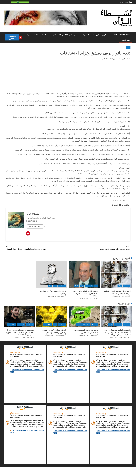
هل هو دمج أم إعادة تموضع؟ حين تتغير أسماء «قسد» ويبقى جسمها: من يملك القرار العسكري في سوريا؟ (117, 332)
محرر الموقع (126, 40)
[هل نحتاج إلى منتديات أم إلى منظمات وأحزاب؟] (51, 274)
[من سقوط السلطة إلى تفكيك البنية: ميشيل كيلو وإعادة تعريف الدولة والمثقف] (84, 274)
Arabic (14, 1)
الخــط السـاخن (33, 34)
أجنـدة (96, 286)
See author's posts (35, 226)
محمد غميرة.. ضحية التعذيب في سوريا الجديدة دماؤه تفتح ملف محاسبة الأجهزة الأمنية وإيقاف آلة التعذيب (20, 332)
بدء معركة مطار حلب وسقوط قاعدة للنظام (115, 247)
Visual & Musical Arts (122, 34)
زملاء (128, 47)
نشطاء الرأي (125, 59)
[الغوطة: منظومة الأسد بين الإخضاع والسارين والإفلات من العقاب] (51, 316)
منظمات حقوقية (47, 324)
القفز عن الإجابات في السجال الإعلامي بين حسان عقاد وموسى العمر (116, 292)
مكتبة (45, 34)
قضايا (76, 286)
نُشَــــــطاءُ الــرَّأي (116, 16)
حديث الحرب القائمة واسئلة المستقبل (64, 34)
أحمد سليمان (126, 286)
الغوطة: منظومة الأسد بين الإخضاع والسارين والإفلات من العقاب (54, 331)
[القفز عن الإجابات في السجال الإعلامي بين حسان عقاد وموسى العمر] (116, 274)
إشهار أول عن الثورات (101, 34)
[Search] (24, 37)
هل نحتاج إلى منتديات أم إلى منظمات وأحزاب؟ (53, 292)
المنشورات (85, 34)
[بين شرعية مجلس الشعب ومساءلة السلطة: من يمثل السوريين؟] (84, 316)
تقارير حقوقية (118, 324)
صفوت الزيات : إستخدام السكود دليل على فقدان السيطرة (26, 247)
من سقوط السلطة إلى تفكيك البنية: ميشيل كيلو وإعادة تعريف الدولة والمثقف (85, 293)
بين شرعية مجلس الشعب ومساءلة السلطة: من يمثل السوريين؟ (86, 331)
